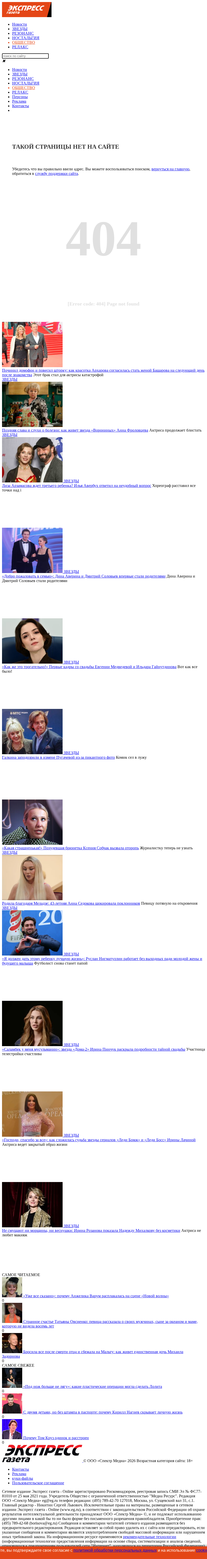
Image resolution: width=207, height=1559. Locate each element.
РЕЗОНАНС (23, 33)
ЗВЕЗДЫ (20, 29)
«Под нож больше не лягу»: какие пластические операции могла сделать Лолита (92, 1386)
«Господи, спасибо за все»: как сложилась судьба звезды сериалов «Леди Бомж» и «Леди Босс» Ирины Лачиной (99, 1140)
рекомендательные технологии (149, 1537)
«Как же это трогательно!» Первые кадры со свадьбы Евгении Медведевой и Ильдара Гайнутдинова (89, 667)
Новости (19, 24)
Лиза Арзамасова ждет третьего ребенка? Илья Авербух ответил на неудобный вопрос (76, 485)
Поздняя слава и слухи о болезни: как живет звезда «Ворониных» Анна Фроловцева (75, 430)
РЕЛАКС (20, 47)
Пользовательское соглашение (38, 1483)
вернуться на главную (170, 169)
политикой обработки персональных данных (115, 1550)
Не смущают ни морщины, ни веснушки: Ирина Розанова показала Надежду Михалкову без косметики (91, 1230)
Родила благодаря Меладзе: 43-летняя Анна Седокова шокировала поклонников (71, 903)
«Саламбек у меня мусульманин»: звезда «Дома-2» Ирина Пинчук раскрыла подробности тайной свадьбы (93, 1049)
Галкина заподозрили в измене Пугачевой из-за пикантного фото (58, 757)
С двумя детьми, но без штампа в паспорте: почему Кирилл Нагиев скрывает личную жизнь (103, 1412)
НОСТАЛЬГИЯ (25, 38)
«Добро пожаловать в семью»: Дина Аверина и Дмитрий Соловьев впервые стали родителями (84, 576)
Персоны (20, 97)
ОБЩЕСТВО (23, 42)
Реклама (19, 101)
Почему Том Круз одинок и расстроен (56, 1438)
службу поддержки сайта (56, 173)
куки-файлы (22, 1478)
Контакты (20, 106)
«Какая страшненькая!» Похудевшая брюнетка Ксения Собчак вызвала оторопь (70, 848)
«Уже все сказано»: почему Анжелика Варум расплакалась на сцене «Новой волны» (96, 1296)
